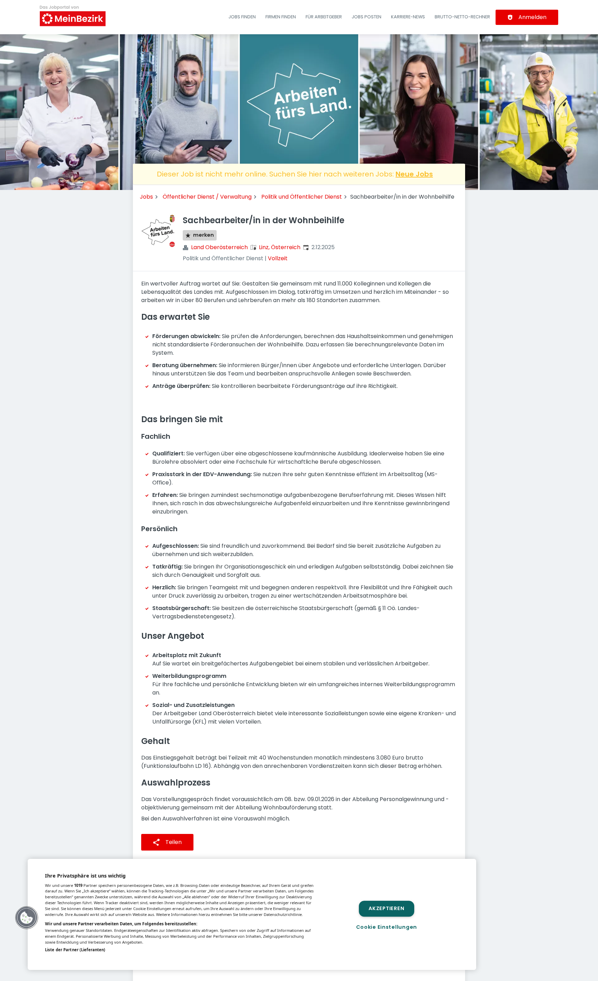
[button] (27, 918)
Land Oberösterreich (219, 247)
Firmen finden (280, 17)
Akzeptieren (386, 908)
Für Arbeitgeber (324, 17)
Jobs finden (242, 17)
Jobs (146, 197)
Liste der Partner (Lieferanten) (75, 949)
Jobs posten (366, 17)
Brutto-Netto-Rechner (462, 17)
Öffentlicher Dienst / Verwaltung (207, 197)
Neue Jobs (414, 174)
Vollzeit (278, 258)
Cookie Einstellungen (386, 927)
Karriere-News (408, 17)
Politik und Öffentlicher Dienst (301, 197)
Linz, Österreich (279, 247)
